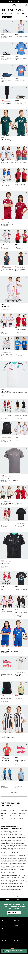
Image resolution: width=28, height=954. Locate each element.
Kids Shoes (3, 808)
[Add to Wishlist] (12, 22)
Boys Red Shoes (22, 815)
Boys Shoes (3, 813)
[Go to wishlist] (5, 4)
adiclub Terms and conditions (18, 925)
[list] (14, 13)
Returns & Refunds (6, 928)
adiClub (15, 932)
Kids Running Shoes (13, 808)
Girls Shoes (3, 815)
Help (15, 928)
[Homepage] (14, 5)
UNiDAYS (4, 932)
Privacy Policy (17, 940)
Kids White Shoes (23, 810)
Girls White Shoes (21, 818)
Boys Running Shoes (13, 818)
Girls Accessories (4, 818)
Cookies (15, 944)
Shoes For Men (22, 821)
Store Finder (4, 924)
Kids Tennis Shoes (12, 810)
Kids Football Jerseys (13, 813)
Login (7, 899)
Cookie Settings (5, 940)
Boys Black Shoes (21, 813)
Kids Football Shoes (4, 821)
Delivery (3, 920)
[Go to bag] (25, 4)
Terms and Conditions (6, 944)
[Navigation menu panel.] (2, 4)
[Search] (22, 4)
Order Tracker (17, 920)
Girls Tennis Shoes (21, 808)
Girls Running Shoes (13, 821)
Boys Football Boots (13, 816)
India (16, 948)
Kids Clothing (4, 810)
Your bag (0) (19, 899)
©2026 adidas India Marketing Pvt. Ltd (14, 952)
